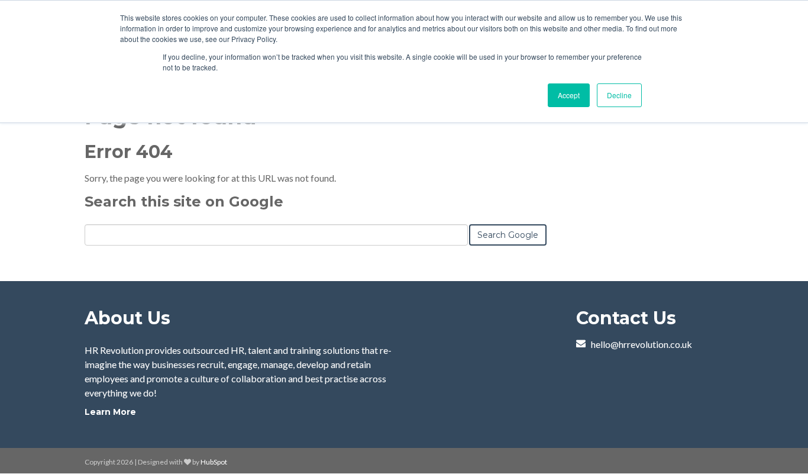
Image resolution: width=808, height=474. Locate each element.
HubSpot (214, 461)
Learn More (110, 412)
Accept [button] (569, 95)
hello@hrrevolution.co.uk (641, 344)
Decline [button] (619, 95)
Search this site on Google (184, 201)
